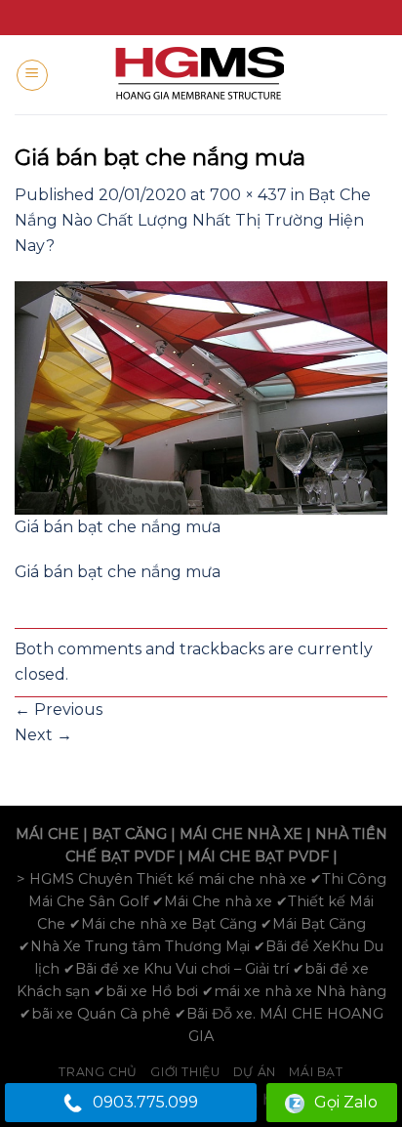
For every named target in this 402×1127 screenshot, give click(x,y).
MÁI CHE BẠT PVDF (258, 856)
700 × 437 (248, 195)
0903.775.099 (145, 1102)
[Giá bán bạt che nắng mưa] (201, 397)
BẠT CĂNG (129, 834)
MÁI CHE (47, 834)
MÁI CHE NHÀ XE (241, 834)
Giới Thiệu (185, 1071)
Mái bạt (315, 1071)
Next (43, 735)
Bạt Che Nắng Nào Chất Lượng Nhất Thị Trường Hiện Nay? (193, 220)
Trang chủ (98, 1071)
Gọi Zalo (346, 1102)
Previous (58, 709)
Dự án (254, 1071)
